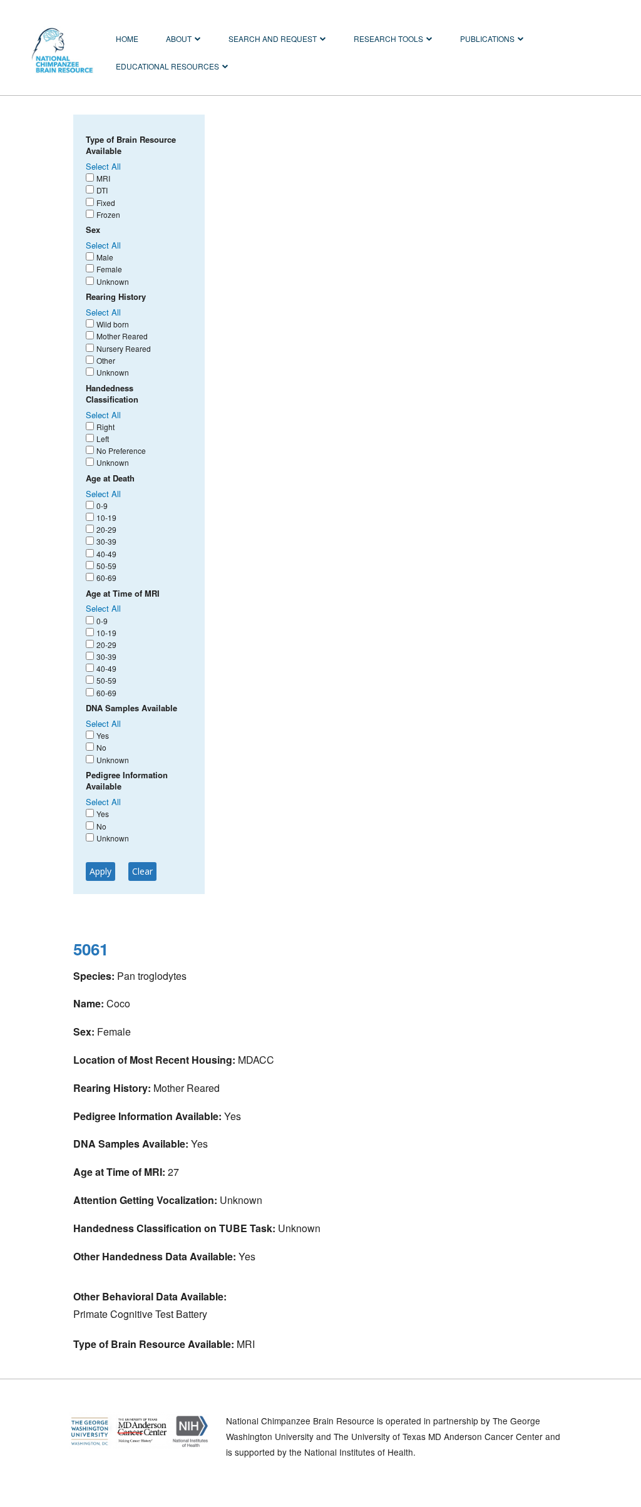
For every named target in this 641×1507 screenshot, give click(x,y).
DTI (102, 190)
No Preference (121, 450)
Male (104, 257)
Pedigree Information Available (127, 780)
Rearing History (116, 296)
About (179, 38)
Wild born (112, 324)
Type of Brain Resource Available (131, 145)
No (101, 747)
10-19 (106, 517)
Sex (93, 229)
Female (109, 269)
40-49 (106, 553)
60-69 (106, 577)
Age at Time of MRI (123, 593)
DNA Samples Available (131, 708)
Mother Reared (122, 336)
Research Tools (388, 38)
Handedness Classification (112, 394)
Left (102, 438)
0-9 (102, 505)
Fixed (105, 202)
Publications (487, 38)
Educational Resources (167, 66)
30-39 (106, 541)
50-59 (106, 565)
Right (105, 426)
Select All (103, 166)
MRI (103, 178)
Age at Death (110, 478)
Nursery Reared (123, 348)
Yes (102, 735)
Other (105, 360)
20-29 (106, 529)
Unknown (112, 281)
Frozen (108, 214)
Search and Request (272, 38)
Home (127, 38)
